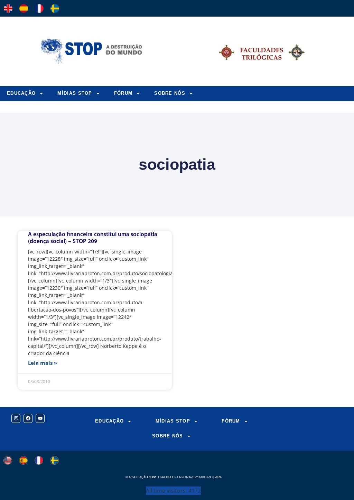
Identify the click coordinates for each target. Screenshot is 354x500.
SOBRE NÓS (169, 93)
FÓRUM (123, 93)
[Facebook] (28, 418)
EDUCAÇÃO (21, 93)
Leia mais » (42, 362)
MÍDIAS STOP (74, 93)
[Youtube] (40, 418)
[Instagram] (15, 418)
